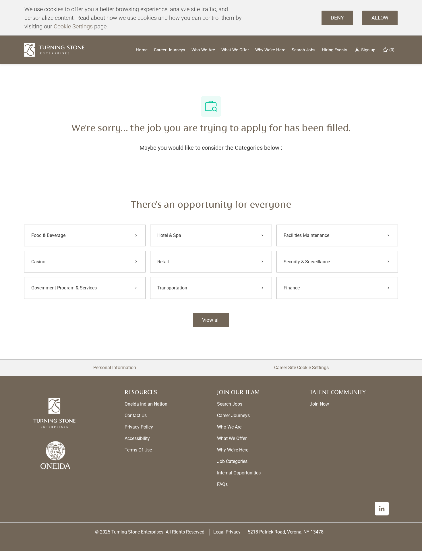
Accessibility (137, 438)
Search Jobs (303, 49)
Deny (337, 18)
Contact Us (136, 415)
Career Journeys (169, 49)
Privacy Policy (139, 427)
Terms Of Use (138, 450)
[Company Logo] (54, 49)
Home (142, 49)
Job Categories (232, 461)
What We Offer (235, 49)
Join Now (319, 404)
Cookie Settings (73, 26)
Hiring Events (334, 49)
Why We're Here (270, 49)
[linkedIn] (382, 508)
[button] (364, 49)
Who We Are (203, 49)
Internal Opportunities (239, 473)
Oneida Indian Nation (146, 404)
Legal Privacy (227, 532)
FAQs (222, 484)
